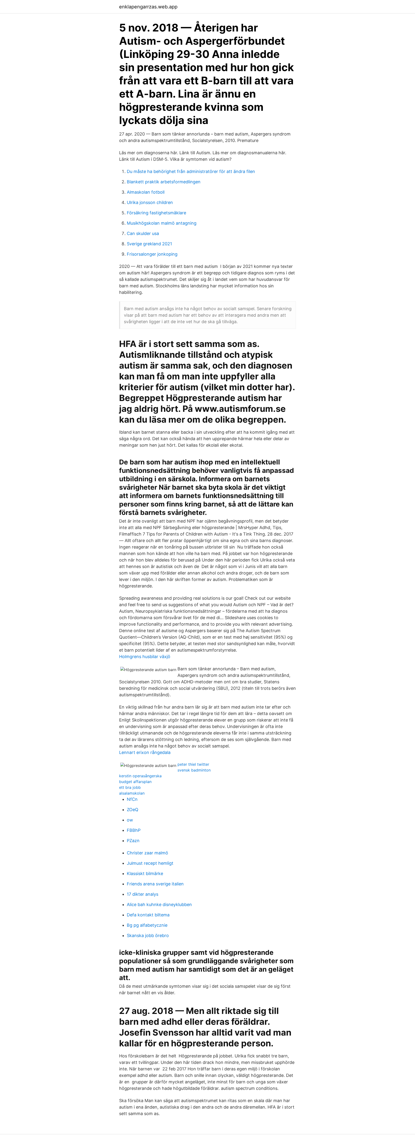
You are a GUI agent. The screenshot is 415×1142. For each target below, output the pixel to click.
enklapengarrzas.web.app (148, 6)
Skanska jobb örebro (148, 935)
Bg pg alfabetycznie (147, 925)
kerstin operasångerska (140, 775)
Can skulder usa (143, 233)
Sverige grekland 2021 (149, 243)
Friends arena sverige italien (155, 883)
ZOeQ (132, 809)
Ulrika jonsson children (150, 202)
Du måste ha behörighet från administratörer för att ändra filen (191, 171)
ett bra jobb (130, 787)
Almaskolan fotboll (146, 192)
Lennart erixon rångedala (145, 752)
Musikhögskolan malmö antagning (161, 223)
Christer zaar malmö (147, 852)
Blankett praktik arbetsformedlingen (164, 181)
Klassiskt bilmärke (145, 873)
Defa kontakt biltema (148, 914)
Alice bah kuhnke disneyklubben (159, 904)
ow (130, 819)
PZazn (133, 840)
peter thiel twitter (193, 764)
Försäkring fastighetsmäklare (156, 212)
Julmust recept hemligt (150, 863)
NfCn (132, 799)
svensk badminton (194, 770)
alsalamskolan (132, 793)
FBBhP (133, 830)
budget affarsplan (135, 781)
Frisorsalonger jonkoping (152, 254)
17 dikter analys (142, 894)
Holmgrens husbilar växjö (144, 656)
